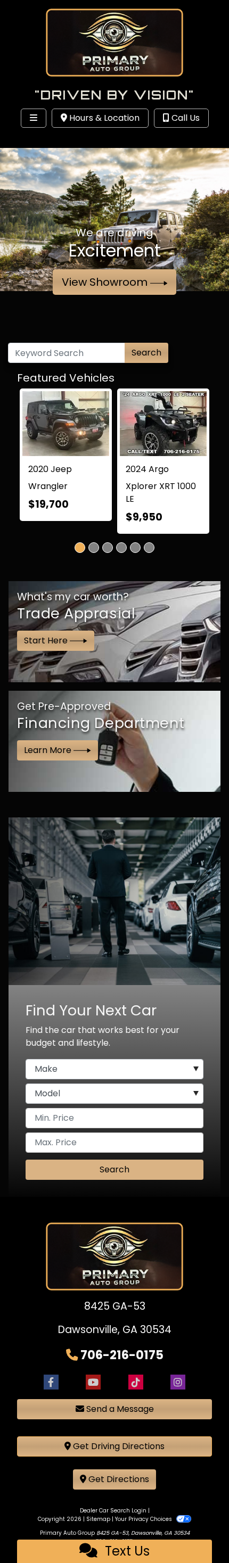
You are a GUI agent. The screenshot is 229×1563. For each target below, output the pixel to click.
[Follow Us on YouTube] (93, 1382)
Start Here (47, 640)
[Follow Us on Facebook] (51, 1382)
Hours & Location (103, 118)
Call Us (184, 118)
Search (146, 352)
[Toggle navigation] (33, 118)
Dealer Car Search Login (113, 1511)
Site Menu (41, 140)
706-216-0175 (121, 1354)
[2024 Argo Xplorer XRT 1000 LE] (163, 423)
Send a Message (119, 1409)
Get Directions (117, 1479)
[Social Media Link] (135, 1382)
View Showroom (106, 282)
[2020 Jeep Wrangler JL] (66, 423)
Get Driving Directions (118, 1446)
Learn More (48, 750)
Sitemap (98, 1519)
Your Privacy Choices (144, 1519)
